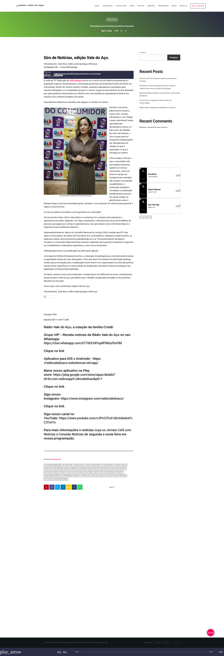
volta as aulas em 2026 (116, 476)
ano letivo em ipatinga (54, 469)
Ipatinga (83, 469)
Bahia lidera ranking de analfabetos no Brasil (157, 107)
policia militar (80, 472)
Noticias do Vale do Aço (99, 469)
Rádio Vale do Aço (96, 472)
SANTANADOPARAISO (52, 476)
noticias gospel (119, 469)
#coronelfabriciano (53, 465)
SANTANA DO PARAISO (114, 472)
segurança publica (71, 476)
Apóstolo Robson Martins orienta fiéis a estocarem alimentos (161, 257)
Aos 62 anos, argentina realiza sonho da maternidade (163, 279)
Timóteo (85, 476)
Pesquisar (142, 52)
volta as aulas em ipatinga (56, 479)
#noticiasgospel (93, 465)
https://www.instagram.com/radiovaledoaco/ (92, 398)
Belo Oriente (71, 469)
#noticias (79, 465)
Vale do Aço (112, 19)
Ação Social (121, 465)
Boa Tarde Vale (148, 146)
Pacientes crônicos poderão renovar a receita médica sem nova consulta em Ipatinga (110, 605)
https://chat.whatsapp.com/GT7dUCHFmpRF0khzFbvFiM (83, 343)
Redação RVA (56, 459)
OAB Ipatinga (75, 80)
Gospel (83, 513)
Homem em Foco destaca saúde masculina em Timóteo (65, 604)
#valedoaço (108, 465)
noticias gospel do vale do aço (58, 472)
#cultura (68, 465)
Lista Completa (145, 217)
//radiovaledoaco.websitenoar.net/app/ (71, 363)
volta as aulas (98, 476)
